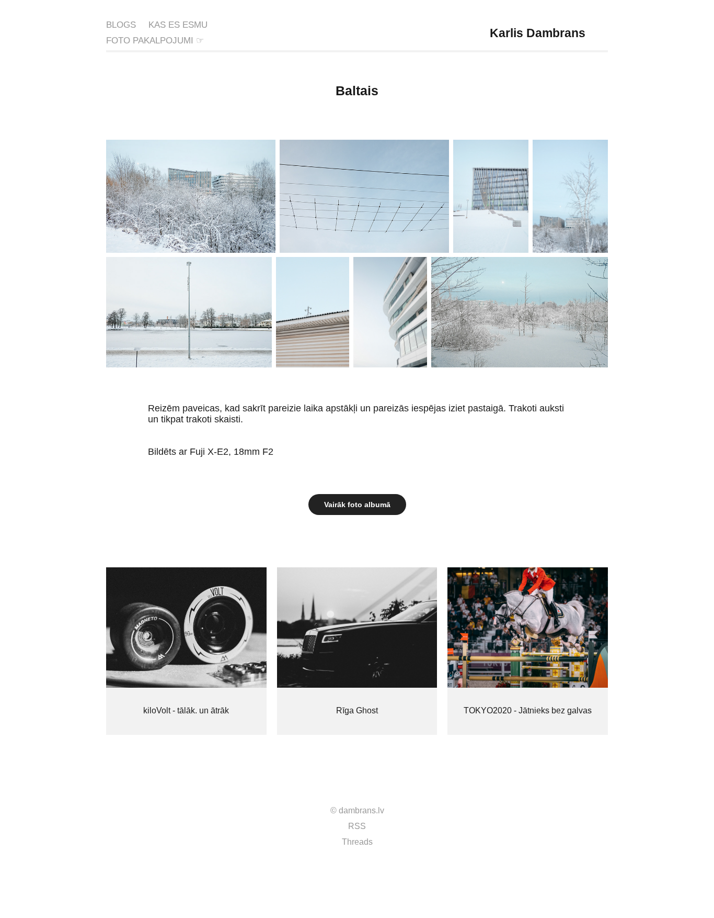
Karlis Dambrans (537, 33)
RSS (357, 826)
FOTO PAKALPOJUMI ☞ (155, 41)
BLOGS (121, 25)
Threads (357, 841)
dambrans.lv (361, 810)
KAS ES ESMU (178, 25)
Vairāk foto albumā (357, 504)
